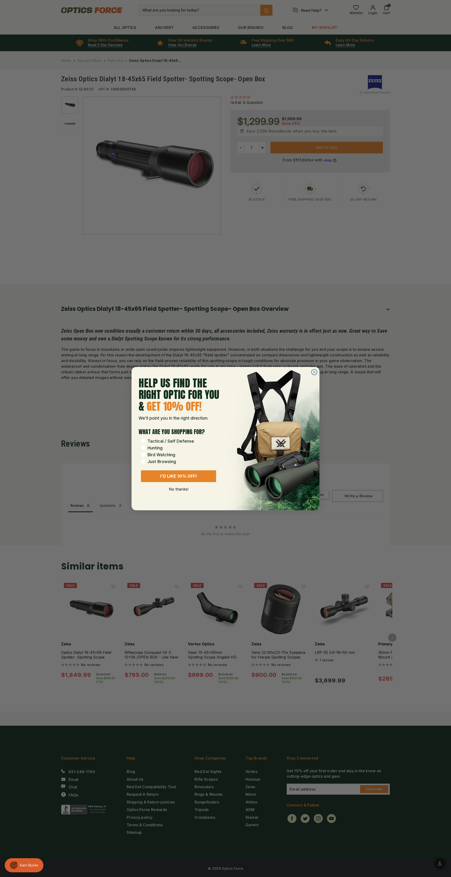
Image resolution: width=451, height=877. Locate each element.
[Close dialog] (314, 372)
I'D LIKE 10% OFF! (178, 476)
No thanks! (178, 489)
